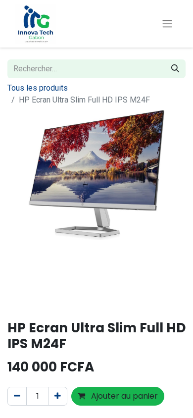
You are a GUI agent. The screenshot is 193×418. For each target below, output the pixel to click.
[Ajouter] (57, 396)
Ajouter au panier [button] (123, 396)
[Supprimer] (17, 396)
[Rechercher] (175, 68)
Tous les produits (37, 88)
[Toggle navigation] (167, 24)
